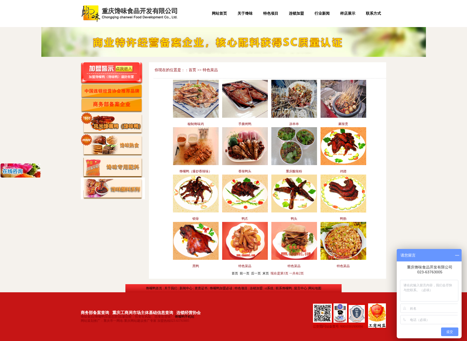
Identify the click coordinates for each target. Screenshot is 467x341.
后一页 (256, 273)
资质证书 (201, 288)
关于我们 (170, 288)
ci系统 (269, 288)
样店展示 (347, 13)
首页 (235, 273)
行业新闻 (322, 13)
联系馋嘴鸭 (284, 288)
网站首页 (219, 13)
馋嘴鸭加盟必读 (221, 288)
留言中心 (300, 288)
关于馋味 (245, 13)
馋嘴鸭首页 (154, 288)
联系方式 (373, 13)
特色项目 (270, 13)
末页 (265, 273)
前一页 (244, 273)
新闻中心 (185, 288)
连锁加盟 (296, 13)
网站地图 (314, 288)
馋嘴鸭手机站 (184, 317)
